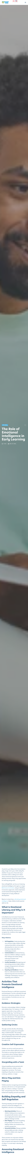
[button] (25, 2)
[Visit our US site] (16, 1)
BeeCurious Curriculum (8, 888)
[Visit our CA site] (14, 1)
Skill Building (5, 425)
